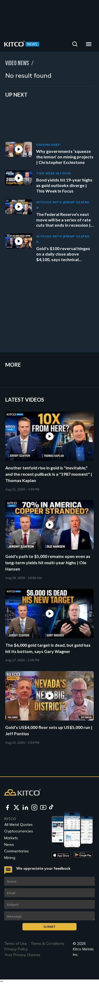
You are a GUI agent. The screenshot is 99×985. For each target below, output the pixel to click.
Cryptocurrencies (18, 831)
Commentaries (16, 851)
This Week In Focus (53, 173)
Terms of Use (15, 943)
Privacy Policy (16, 949)
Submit (49, 927)
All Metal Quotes (18, 824)
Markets (11, 838)
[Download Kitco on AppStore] (61, 855)
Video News (17, 63)
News (9, 844)
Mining (9, 857)
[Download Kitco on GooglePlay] (83, 855)
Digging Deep (48, 145)
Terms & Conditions (47, 943)
